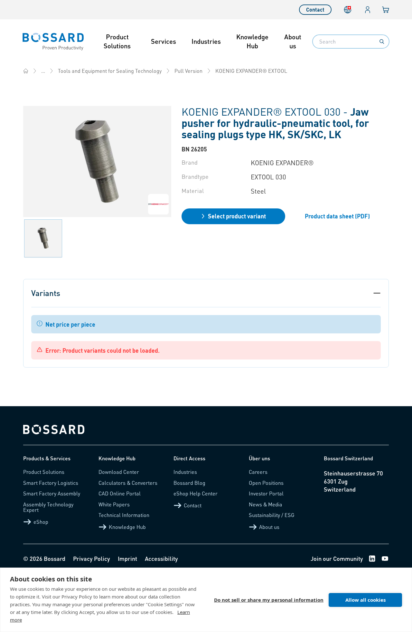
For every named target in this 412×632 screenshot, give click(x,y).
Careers (258, 471)
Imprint (127, 558)
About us (292, 41)
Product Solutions (117, 41)
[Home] (25, 70)
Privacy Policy (91, 558)
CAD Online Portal (119, 493)
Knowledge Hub (252, 41)
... (43, 70)
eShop (40, 521)
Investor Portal (266, 493)
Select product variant (237, 216)
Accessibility (161, 558)
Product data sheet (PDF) (337, 216)
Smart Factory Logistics (50, 482)
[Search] (381, 41)
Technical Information (123, 515)
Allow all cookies (365, 600)
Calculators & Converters (127, 482)
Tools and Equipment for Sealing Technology (110, 70)
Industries (206, 41)
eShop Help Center (195, 493)
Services (163, 41)
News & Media (265, 504)
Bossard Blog (189, 482)
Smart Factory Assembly (51, 493)
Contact (315, 9)
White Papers (114, 504)
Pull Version (188, 70)
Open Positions (266, 482)
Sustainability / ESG (272, 515)
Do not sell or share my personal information (268, 600)
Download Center (118, 471)
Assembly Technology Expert (48, 507)
